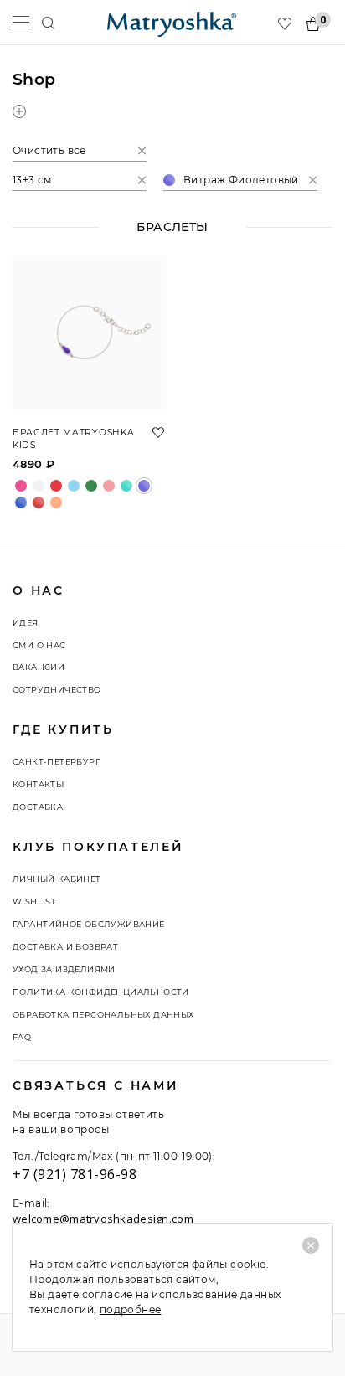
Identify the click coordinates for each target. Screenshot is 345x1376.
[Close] (310, 1245)
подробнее (131, 1309)
